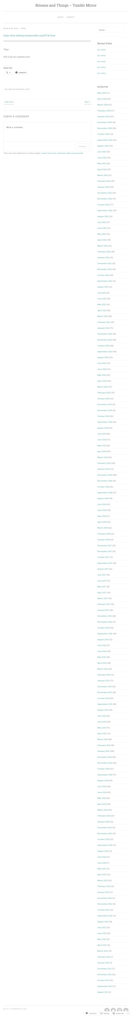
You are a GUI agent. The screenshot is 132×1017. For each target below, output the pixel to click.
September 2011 (104, 986)
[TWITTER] (113, 1011)
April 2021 (101, 310)
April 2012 (101, 945)
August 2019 (103, 428)
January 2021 (103, 328)
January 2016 (103, 680)
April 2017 (101, 592)
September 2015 (104, 704)
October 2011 (103, 980)
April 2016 (102, 663)
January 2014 (103, 821)
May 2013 (101, 868)
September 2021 (104, 281)
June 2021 (101, 298)
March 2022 (102, 245)
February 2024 (104, 110)
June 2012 (101, 933)
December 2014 (104, 757)
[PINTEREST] (119, 1011)
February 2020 (104, 392)
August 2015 (102, 710)
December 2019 (104, 404)
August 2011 (102, 992)
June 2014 (101, 792)
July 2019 (101, 433)
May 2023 (101, 163)
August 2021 (102, 286)
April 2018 (102, 522)
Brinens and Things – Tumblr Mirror (66, 5)
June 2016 (102, 651)
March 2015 (102, 739)
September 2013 (104, 845)
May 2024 (101, 93)
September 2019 (104, 422)
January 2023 (103, 187)
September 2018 (104, 492)
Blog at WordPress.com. (15, 1009)
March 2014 (102, 810)
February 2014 (103, 815)
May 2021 (101, 304)
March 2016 (102, 669)
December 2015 (104, 686)
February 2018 (103, 533)
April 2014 (101, 804)
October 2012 (103, 910)
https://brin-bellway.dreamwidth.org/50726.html (29, 35)
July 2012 (101, 927)
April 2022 (102, 239)
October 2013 (103, 839)
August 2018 (103, 498)
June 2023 (102, 157)
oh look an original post (17, 89)
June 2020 (102, 369)
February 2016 (103, 674)
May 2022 (101, 234)
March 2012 (102, 951)
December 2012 (104, 898)
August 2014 (102, 780)
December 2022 (104, 192)
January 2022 (103, 257)
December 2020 (104, 333)
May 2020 (101, 375)
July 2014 (101, 786)
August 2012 (102, 921)
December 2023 (104, 122)
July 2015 (101, 716)
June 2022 (102, 228)
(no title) (101, 49)
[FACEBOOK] (107, 1011)
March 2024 (102, 104)
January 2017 (103, 610)
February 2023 (104, 181)
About (60, 17)
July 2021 (101, 292)
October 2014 (103, 768)
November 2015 (104, 692)
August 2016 (103, 639)
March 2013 (102, 880)
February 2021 (103, 322)
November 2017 (104, 551)
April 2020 (102, 381)
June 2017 (101, 580)
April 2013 (101, 874)
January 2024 (103, 116)
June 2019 (102, 439)
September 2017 (104, 563)
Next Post (87, 103)
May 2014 (101, 798)
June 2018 (102, 510)
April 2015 (101, 733)
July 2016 (101, 645)
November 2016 (104, 622)
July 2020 (101, 363)
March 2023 (102, 175)
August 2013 (102, 851)
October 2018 (103, 486)
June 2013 (101, 863)
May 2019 (101, 445)
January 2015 (103, 751)
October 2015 (103, 698)
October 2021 (103, 275)
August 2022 (103, 216)
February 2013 (103, 886)
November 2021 (104, 269)
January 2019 (103, 469)
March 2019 (102, 457)
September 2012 (104, 915)
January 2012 (103, 962)
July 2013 (101, 857)
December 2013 (104, 827)
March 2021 (102, 316)
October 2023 (103, 134)
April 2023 (102, 169)
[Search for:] (110, 30)
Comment (82, 146)
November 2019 (104, 410)
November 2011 (104, 974)
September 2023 (105, 140)
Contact (70, 17)
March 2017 (102, 598)
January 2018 (103, 539)
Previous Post (8, 103)
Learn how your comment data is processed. (62, 153)
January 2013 (103, 892)
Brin (23, 28)
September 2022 (105, 210)
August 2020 (103, 357)
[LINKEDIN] (126, 1011)
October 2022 (103, 204)
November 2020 (104, 339)
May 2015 (101, 727)
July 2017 (101, 574)
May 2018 (101, 516)
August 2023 (103, 145)
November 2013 (104, 833)
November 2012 (104, 904)
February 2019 (103, 463)
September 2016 (104, 633)
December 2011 (104, 968)
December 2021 (104, 263)
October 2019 (103, 416)
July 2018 (101, 504)
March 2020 (102, 386)
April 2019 (102, 451)
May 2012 (101, 939)
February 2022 (104, 251)
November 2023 (104, 128)
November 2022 (104, 198)
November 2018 (104, 480)
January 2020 (103, 398)
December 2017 (104, 545)
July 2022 (101, 222)
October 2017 (103, 557)
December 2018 (104, 475)
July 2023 (101, 151)
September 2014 (104, 774)
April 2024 (102, 98)
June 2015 (101, 721)
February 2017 (103, 604)
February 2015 (103, 745)
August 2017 (102, 569)
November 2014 (104, 763)
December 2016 (104, 616)
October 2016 (103, 627)
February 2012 (103, 957)
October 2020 (103, 345)
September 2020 (105, 351)
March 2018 (102, 527)
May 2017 (101, 586)
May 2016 (101, 657)
